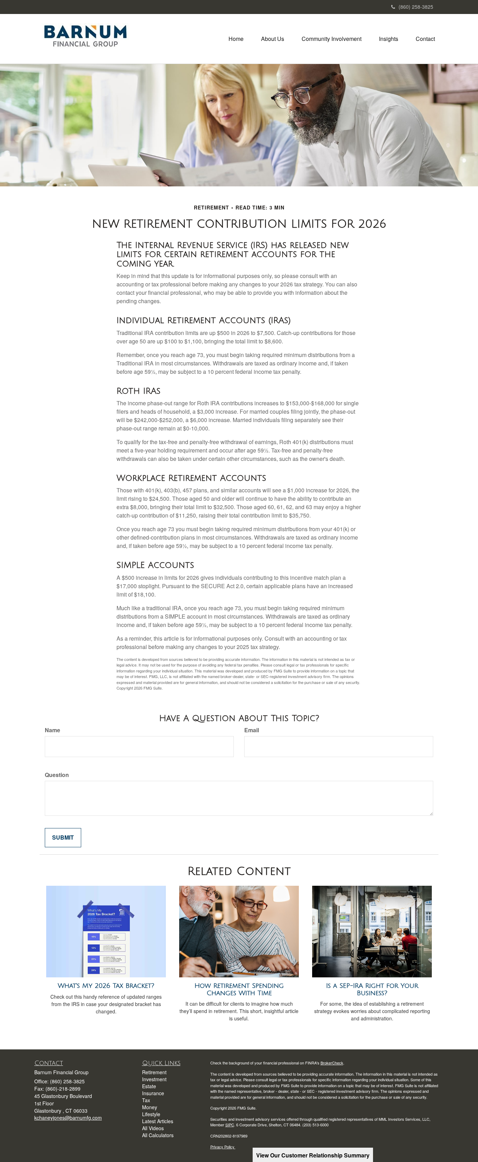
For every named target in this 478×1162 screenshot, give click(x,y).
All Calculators (158, 1135)
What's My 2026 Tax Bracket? (106, 985)
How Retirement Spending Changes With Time (239, 989)
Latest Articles (157, 1121)
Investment (154, 1079)
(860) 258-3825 (416, 6)
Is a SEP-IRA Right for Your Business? (372, 989)
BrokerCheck (332, 1062)
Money (149, 1107)
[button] (272, 39)
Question (57, 775)
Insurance (153, 1093)
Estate (149, 1086)
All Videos (153, 1128)
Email (251, 730)
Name (52, 730)
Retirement (154, 1072)
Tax (146, 1100)
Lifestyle (151, 1114)
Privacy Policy (223, 1146)
